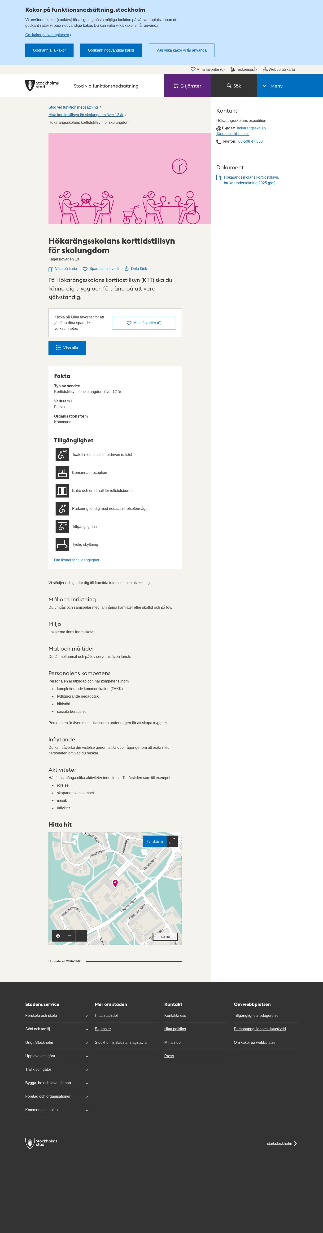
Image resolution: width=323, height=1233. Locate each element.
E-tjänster (103, 1029)
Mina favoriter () (210, 69)
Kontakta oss (175, 1015)
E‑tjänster (190, 86)
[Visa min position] (58, 936)
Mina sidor (173, 1042)
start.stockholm (279, 1143)
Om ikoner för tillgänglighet (76, 560)
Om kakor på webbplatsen (47, 35)
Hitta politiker (175, 1029)
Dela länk (139, 269)
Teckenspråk (246, 69)
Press (169, 1056)
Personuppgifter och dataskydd (260, 1029)
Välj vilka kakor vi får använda (182, 50)
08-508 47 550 (250, 141)
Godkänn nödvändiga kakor (111, 50)
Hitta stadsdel (106, 1015)
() (147, 323)
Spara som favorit (104, 269)
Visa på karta (66, 269)
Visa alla (70, 348)
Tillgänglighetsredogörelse (256, 1015)
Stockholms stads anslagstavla (121, 1042)
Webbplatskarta (282, 69)
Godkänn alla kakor (49, 50)
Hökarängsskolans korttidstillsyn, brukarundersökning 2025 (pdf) (251, 180)
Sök (237, 86)
